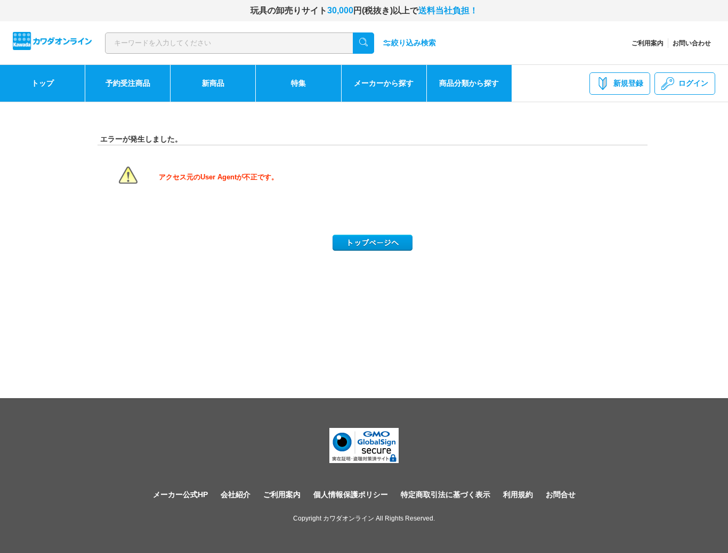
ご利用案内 (648, 43)
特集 (298, 83)
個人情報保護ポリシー (350, 494)
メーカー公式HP (180, 494)
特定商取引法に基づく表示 (445, 494)
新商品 (213, 83)
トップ (42, 83)
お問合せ (561, 494)
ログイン (693, 83)
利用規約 (518, 494)
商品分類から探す (469, 83)
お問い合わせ (692, 43)
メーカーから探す (384, 83)
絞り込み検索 (413, 42)
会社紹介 (235, 494)
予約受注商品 (128, 83)
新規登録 (628, 83)
